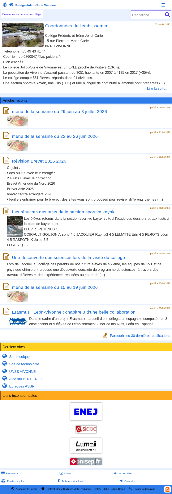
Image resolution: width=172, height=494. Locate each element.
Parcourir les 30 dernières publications (140, 336)
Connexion (127, 481)
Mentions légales (12, 481)
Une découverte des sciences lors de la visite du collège (68, 257)
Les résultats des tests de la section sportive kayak (63, 211)
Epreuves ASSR (18, 386)
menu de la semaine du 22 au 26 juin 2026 (55, 136)
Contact (66, 473)
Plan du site (9, 473)
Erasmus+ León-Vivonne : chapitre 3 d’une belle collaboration (74, 312)
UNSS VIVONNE (18, 372)
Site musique (15, 357)
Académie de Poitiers (26, 488)
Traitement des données (72, 481)
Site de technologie (20, 364)
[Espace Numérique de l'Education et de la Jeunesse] (86, 421)
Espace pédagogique (144, 488)
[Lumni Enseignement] (86, 454)
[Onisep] (86, 465)
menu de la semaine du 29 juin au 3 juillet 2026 (59, 111)
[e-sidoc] (86, 434)
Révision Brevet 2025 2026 (39, 161)
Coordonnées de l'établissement (77, 25)
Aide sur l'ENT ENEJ (22, 379)
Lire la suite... (157, 88)
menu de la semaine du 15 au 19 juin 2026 (55, 287)
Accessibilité (123, 473)
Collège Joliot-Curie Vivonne (32, 5)
